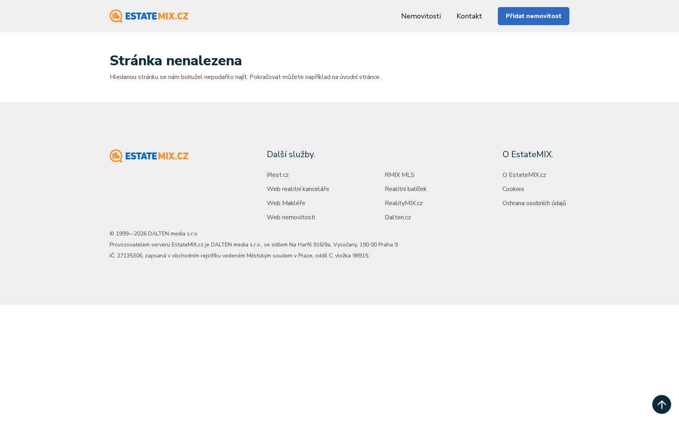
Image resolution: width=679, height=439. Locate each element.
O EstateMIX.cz (524, 175)
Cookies (513, 189)
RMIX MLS (400, 175)
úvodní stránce (360, 77)
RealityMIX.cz (404, 203)
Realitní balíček (406, 189)
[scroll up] (661, 404)
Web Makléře (286, 203)
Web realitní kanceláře (298, 189)
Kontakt (469, 16)
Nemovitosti (421, 16)
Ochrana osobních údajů (534, 203)
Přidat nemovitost (534, 16)
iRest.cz (278, 175)
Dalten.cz (398, 217)
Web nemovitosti (291, 217)
